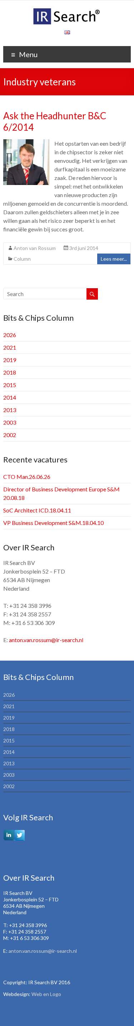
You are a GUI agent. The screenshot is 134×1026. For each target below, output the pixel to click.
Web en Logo (46, 994)
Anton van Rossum (35, 248)
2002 (9, 434)
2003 (9, 422)
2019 (9, 359)
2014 (9, 397)
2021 (9, 347)
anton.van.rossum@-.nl (46, 639)
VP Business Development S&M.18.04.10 (53, 522)
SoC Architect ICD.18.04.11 (37, 510)
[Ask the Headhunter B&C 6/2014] (26, 142)
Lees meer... (114, 259)
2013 (9, 409)
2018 (9, 372)
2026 (9, 334)
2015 (9, 384)
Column (22, 259)
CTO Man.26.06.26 (26, 476)
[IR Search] (67, 9)
